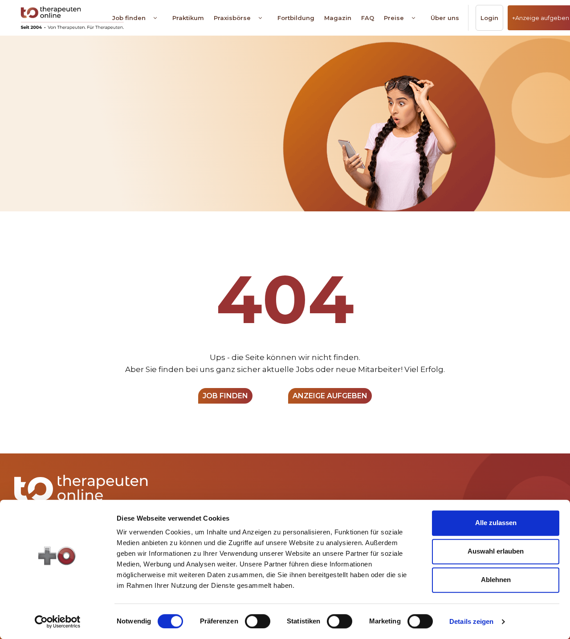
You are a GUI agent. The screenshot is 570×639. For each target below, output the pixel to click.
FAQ (367, 17)
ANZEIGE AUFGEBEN (330, 396)
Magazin (337, 17)
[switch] (257, 621)
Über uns (445, 17)
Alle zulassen (496, 522)
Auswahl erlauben (496, 551)
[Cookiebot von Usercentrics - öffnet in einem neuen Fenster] (58, 621)
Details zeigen (471, 621)
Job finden (129, 17)
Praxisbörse (232, 17)
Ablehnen (496, 579)
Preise (394, 17)
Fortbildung (295, 17)
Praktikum (188, 17)
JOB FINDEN (225, 396)
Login (489, 17)
